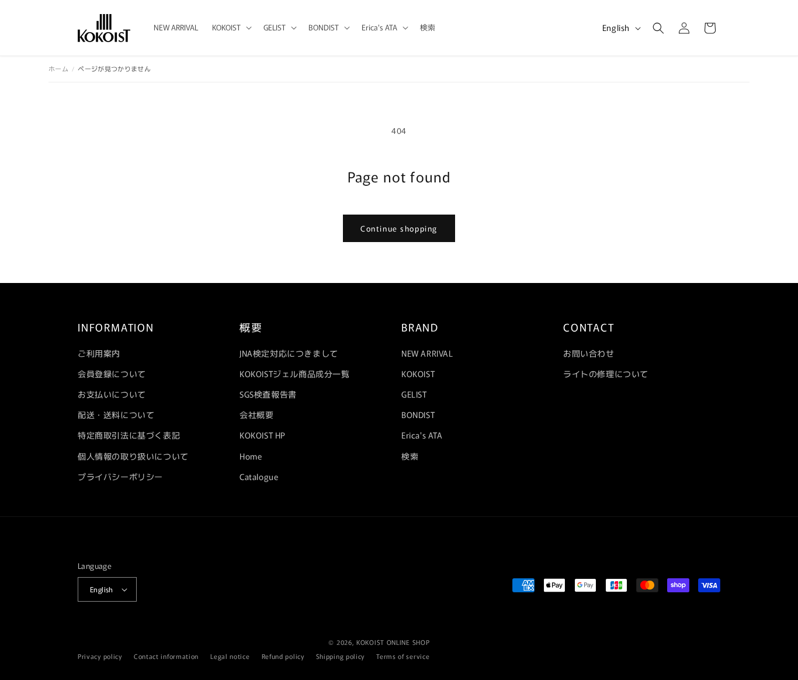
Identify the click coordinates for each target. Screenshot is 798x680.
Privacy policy (100, 656)
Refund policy (283, 656)
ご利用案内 (99, 353)
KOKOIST (418, 373)
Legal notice (229, 656)
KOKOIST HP (263, 435)
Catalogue (259, 476)
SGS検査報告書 (268, 394)
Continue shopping (399, 228)
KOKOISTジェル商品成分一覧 (295, 373)
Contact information (166, 656)
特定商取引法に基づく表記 (129, 435)
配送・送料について (116, 414)
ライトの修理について (605, 373)
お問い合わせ (589, 353)
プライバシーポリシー (120, 476)
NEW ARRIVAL (427, 353)
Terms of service (402, 656)
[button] (230, 28)
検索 (409, 456)
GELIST (414, 394)
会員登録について (112, 373)
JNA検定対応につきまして (289, 353)
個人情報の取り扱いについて (133, 456)
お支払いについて (112, 394)
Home (251, 456)
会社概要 (256, 414)
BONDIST (418, 414)
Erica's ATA (422, 435)
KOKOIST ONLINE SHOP (392, 642)
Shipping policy (340, 656)
